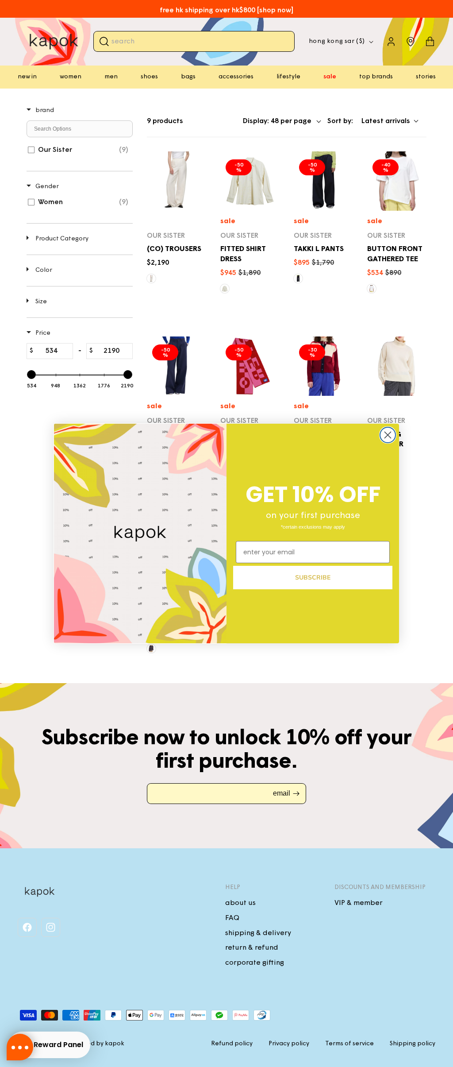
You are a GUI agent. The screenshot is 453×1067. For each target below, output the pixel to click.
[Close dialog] (387, 435)
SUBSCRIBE (312, 577)
